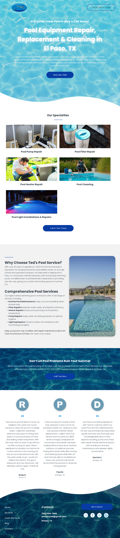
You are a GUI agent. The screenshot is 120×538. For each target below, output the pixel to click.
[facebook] (92, 515)
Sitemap (96, 520)
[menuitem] (23, 507)
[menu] (5, 7)
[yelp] (99, 515)
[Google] (106, 515)
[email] (86, 515)
